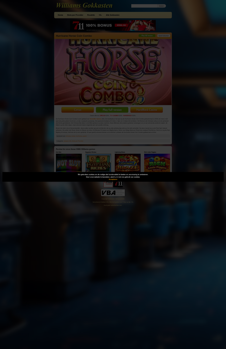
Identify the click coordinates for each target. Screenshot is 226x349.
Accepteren (113, 179)
